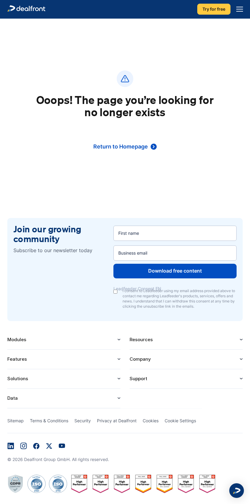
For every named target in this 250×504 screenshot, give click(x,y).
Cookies (151, 420)
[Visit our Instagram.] (23, 446)
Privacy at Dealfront (117, 420)
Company (140, 359)
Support (138, 378)
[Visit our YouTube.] (62, 446)
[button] (236, 490)
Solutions (17, 378)
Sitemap (15, 420)
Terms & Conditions (49, 420)
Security (82, 420)
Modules (16, 339)
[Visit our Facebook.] (36, 447)
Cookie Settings (180, 420)
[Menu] (238, 9)
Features (17, 359)
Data (12, 398)
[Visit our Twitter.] (49, 446)
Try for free (213, 9)
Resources (141, 339)
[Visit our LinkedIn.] (10, 447)
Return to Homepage (120, 146)
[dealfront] (26, 9)
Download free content (175, 271)
